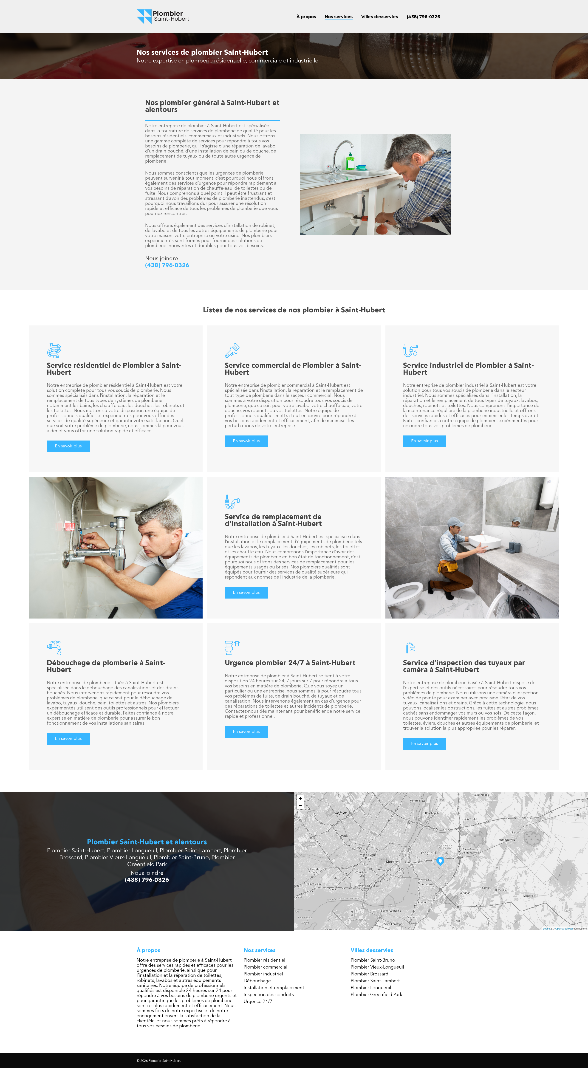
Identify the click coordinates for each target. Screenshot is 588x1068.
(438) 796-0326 (167, 265)
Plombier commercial (265, 967)
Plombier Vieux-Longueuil (118, 858)
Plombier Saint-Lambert (190, 851)
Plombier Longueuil (132, 851)
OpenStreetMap (564, 928)
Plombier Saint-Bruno (181, 858)
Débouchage (257, 981)
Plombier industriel (263, 974)
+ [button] (300, 798)
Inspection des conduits (269, 995)
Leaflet (547, 928)
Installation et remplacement (274, 988)
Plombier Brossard (369, 974)
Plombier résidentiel (264, 960)
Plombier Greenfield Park (376, 995)
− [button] (300, 805)
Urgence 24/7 (258, 1002)
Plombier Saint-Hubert (75, 851)
